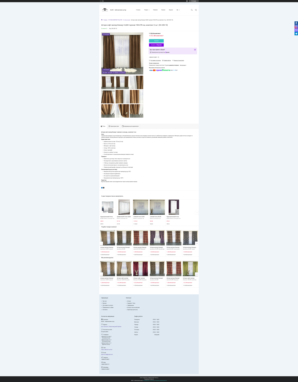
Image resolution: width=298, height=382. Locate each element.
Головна (138, 9)
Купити (156, 41)
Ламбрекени (130, 305)
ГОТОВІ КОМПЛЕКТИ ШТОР (115, 20)
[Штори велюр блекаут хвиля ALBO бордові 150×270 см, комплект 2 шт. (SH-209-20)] (140, 237)
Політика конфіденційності (161, 380)
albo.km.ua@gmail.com (107, 354)
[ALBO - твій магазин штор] (105, 10)
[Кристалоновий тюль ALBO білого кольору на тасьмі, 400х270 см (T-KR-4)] (107, 207)
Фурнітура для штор (132, 309)
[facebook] (102, 188)
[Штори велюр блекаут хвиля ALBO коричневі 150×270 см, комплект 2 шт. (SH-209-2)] (173, 237)
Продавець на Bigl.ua (149, 379)
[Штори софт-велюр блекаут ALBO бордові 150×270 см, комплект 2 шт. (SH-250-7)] (140, 268)
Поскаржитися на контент (148, 380)
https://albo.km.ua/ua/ (106, 349)
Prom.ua (156, 377)
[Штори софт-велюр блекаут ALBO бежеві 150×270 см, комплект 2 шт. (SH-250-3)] (124, 268)
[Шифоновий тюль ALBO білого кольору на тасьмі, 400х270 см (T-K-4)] (124, 207)
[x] (103, 188)
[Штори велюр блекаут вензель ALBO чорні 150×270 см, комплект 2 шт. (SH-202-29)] (190, 237)
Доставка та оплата (108, 305)
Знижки (163, 9)
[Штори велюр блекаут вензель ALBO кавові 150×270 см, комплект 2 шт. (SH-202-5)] (107, 237)
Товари (146, 9)
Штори (129, 301)
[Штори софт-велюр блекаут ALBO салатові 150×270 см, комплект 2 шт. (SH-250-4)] (190, 268)
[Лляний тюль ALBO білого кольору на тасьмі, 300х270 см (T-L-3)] (157, 207)
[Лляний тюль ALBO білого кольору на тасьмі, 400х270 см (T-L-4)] (140, 207)
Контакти (105, 309)
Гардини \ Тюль (131, 303)
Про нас (105, 301)
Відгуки (171, 9)
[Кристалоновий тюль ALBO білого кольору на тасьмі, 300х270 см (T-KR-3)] (173, 207)
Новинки (155, 9)
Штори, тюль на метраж (133, 307)
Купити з (153, 45)
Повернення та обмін (108, 307)
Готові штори (126, 20)
